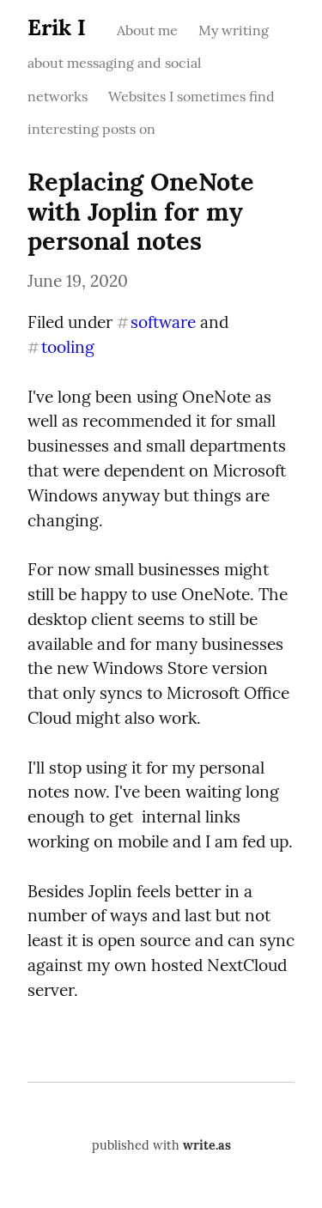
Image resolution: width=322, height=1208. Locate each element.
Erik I (56, 27)
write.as (207, 1145)
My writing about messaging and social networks (148, 63)
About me (147, 30)
